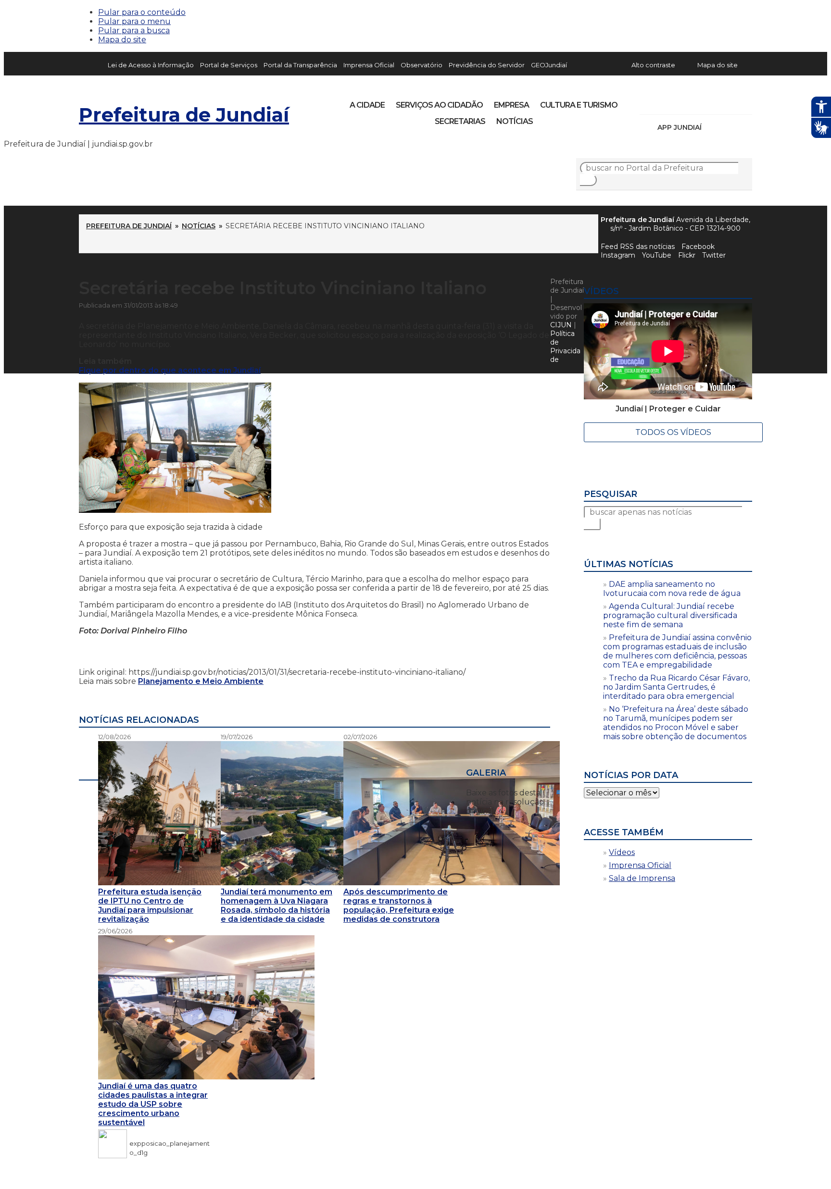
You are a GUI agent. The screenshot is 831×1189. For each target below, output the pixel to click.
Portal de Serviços (228, 65)
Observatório (421, 65)
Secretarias (460, 121)
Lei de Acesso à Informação (151, 65)
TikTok (681, 102)
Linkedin (713, 102)
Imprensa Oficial (368, 65)
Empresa (511, 105)
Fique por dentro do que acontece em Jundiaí (170, 370)
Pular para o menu (134, 21)
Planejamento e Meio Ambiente (201, 681)
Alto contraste (653, 65)
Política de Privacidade (565, 346)
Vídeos (622, 852)
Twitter (714, 255)
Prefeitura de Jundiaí (184, 114)
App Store (712, 127)
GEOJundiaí (549, 65)
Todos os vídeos (673, 432)
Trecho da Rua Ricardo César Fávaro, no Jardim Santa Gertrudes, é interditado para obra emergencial (676, 687)
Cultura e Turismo (578, 105)
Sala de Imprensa (642, 878)
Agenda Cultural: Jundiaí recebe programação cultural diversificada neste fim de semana (670, 615)
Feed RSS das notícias (638, 246)
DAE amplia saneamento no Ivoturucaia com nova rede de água (672, 589)
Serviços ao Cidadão (439, 105)
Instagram (664, 102)
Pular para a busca (134, 30)
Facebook (698, 246)
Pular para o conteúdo (142, 12)
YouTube (697, 102)
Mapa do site (122, 39)
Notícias (514, 121)
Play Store (728, 127)
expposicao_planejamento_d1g (169, 1143)
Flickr (730, 102)
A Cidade (367, 105)
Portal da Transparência (300, 65)
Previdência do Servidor (487, 65)
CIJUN (561, 325)
